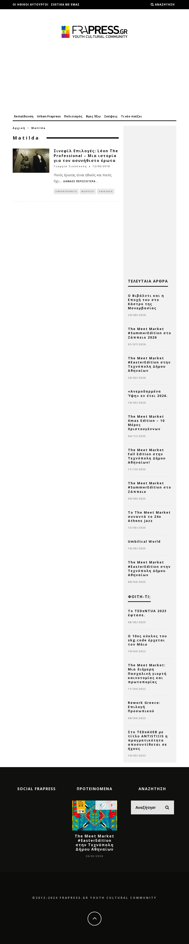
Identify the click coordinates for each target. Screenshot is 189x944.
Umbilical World (144, 541)
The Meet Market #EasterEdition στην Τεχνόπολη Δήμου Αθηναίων (149, 364)
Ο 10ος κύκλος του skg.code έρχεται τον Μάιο (147, 640)
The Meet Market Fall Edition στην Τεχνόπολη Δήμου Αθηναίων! (147, 456)
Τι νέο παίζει (131, 116)
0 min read (106, 191)
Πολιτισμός (73, 116)
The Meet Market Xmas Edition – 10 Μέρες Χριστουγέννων (146, 422)
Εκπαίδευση (23, 116)
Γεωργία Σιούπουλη (70, 166)
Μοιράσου (87, 191)
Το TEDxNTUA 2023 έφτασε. (147, 613)
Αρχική (19, 128)
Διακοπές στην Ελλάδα (32, 14)
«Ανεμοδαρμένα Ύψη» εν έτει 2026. (148, 393)
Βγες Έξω (93, 116)
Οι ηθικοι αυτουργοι (30, 4)
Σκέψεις (111, 116)
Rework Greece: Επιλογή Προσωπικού (144, 706)
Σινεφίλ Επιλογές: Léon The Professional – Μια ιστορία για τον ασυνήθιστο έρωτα (86, 155)
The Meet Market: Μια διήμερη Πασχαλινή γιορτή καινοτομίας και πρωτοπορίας (147, 673)
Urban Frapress (49, 116)
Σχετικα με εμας (65, 4)
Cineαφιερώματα (66, 191)
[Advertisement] (94, 76)
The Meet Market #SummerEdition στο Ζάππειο (149, 487)
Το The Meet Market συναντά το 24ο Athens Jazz (149, 516)
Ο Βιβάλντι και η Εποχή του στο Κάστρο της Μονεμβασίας (146, 301)
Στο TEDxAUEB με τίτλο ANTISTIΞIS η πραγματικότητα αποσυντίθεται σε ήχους (148, 740)
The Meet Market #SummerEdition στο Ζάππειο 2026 (149, 333)
